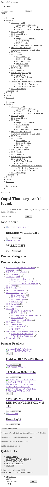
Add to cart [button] (16, 238)
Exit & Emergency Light (21, 73)
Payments (10, 466)
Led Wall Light (22, 63)
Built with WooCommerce (23, 472)
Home (3, 192)
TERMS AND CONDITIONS (18, 459)
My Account (11, 476)
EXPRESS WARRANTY (16, 461)
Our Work (10, 93)
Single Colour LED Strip (26, 38)
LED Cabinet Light (19, 34)
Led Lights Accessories (20, 66)
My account (10, 6)
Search (28, 11)
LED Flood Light (23, 57)
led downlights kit (18, 22)
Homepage (10, 18)
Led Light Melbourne (9, 2)
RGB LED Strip (22, 41)
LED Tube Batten (18, 75)
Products (9, 20)
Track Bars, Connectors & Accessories (26, 82)
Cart (8, 484)
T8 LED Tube (21, 79)
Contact (9, 95)
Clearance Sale (12, 91)
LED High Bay (17, 68)
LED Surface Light (18, 88)
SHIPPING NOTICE (14, 463)
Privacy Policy (12, 457)
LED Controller (22, 43)
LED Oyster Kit (17, 70)
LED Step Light (17, 32)
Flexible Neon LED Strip (21, 48)
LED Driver (16, 52)
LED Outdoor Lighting (20, 54)
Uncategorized (12, 338)
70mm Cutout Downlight (26, 25)
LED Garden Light (23, 59)
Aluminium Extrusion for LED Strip (25, 50)
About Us (10, 98)
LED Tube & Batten (24, 77)
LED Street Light (23, 61)
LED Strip (15, 36)
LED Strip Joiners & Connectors (29, 45)
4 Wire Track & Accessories (27, 86)
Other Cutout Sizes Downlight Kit (29, 29)
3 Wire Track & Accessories (27, 84)
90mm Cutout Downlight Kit (27, 27)
